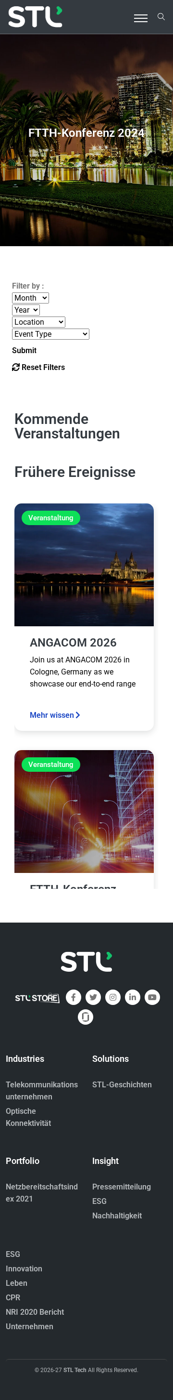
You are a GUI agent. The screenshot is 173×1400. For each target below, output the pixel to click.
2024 (86, 132)
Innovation (24, 1268)
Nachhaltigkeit (117, 1215)
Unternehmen (29, 1326)
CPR (13, 1297)
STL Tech (74, 1370)
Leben (16, 1283)
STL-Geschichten (122, 1084)
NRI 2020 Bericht (35, 1312)
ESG (99, 1201)
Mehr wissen (52, 715)
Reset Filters (42, 367)
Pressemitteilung (121, 1186)
